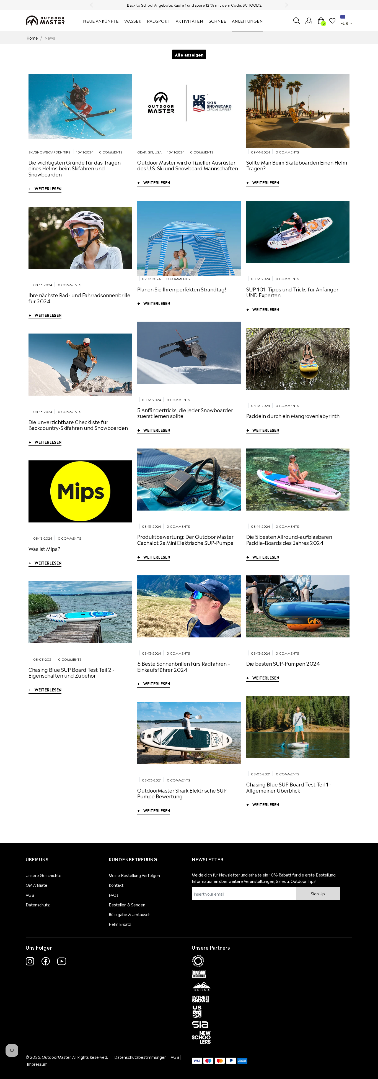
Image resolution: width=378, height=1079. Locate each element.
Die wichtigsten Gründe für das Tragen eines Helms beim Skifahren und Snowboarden (75, 168)
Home (32, 37)
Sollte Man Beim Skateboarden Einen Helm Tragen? (296, 165)
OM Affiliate (36, 885)
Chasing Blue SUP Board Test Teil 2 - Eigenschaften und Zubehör (71, 672)
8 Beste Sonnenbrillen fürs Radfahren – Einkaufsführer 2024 (183, 666)
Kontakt (116, 885)
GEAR (141, 151)
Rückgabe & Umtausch (130, 914)
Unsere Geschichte (43, 875)
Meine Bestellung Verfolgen (134, 875)
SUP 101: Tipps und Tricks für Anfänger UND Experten (292, 292)
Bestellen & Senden (127, 904)
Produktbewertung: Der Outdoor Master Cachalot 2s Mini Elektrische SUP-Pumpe (185, 539)
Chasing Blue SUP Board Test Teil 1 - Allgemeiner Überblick (288, 787)
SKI (150, 151)
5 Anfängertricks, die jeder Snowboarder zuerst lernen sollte (185, 412)
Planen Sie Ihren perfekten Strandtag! (181, 289)
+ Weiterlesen (45, 188)
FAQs (113, 895)
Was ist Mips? (44, 548)
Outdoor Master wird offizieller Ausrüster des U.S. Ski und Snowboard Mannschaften (187, 165)
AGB (30, 895)
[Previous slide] (92, 5)
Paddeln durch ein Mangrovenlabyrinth (293, 415)
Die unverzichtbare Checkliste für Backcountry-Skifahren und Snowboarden (78, 424)
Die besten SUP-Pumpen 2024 (283, 663)
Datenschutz (38, 904)
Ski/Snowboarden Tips (50, 151)
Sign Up (318, 893)
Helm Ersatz (120, 924)
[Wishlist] (332, 21)
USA (158, 151)
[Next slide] (286, 5)
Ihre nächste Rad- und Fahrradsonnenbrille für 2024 (79, 297)
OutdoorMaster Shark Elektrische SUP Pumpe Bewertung (182, 793)
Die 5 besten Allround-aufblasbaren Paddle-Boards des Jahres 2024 (289, 539)
